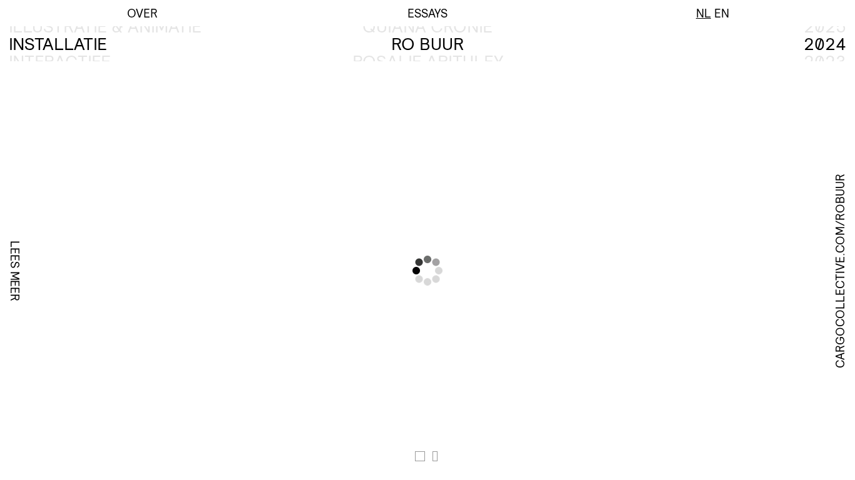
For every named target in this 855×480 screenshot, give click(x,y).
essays (427, 13)
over (142, 13)
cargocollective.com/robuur (839, 271)
